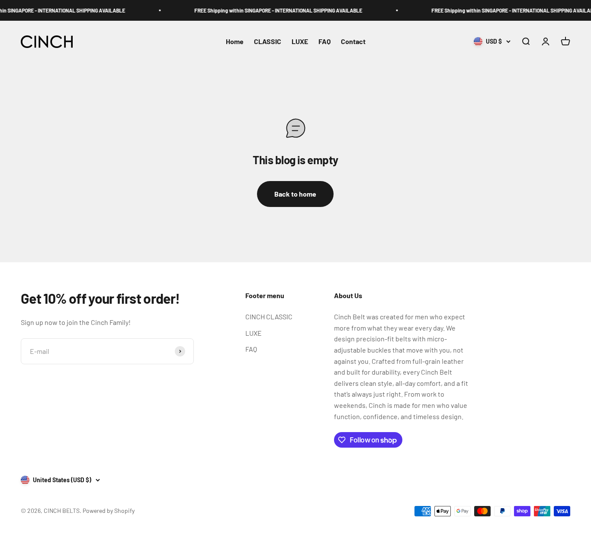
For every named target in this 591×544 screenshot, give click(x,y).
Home (235, 42)
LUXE (300, 42)
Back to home (295, 194)
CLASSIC (267, 42)
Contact (353, 42)
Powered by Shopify (109, 510)
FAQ (324, 42)
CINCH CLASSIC (268, 316)
